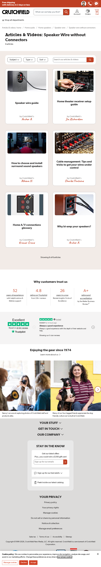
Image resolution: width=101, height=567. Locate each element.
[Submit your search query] (66, 12)
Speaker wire (60, 28)
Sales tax (32, 537)
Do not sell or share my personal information (50, 518)
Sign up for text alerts (48, 473)
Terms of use (44, 537)
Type (28, 60)
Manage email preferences (50, 529)
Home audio (30, 28)
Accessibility (57, 537)
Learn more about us (49, 355)
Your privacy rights (50, 508)
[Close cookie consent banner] (98, 554)
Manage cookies (50, 513)
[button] (98, 389)
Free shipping (16, 3)
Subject (13, 60)
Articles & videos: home (11, 28)
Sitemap (69, 537)
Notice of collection (50, 523)
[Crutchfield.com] (15, 12)
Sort (41, 60)
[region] (50, 389)
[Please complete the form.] (90, 59)
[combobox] (51, 12)
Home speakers (44, 28)
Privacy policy (50, 502)
